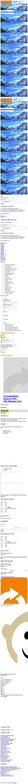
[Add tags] (14, 571)
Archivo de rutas (10, 40)
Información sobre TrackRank (13, 21)
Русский (3, 257)
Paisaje (5, 311)
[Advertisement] (14, 449)
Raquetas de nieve (13, 51)
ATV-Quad (11, 61)
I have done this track (7, 679)
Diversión (5, 315)
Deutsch (2, 246)
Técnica (5, 323)
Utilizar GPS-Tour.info (11, 18)
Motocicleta (12, 60)
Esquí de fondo (12, 54)
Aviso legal (8, 83)
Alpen (6, 404)
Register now (4, 216)
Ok (1, 696)
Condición (5, 319)
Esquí (6, 280)
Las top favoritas (10, 38)
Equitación (11, 67)
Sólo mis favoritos (9, 326)
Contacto (8, 82)
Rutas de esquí (12, 52)
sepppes (9, 507)
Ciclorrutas (11, 43)
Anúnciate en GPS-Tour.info (7, 775)
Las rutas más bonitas (11, 37)
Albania (2, 404)
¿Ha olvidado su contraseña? (7, 206)
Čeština (2, 245)
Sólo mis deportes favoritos (11, 329)
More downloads (5, 674)
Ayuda (5, 17)
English (2, 248)
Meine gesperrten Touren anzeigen (13, 330)
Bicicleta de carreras (13, 45)
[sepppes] (4, 507)
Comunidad (6, 74)
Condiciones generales (6, 770)
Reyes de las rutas (10, 76)
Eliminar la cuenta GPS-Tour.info (13, 22)
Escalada (11, 50)
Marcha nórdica (12, 58)
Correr (10, 56)
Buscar (7, 36)
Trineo (10, 55)
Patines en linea (12, 59)
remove (5, 572)
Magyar (2, 251)
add (2, 572)
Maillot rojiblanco (10, 78)
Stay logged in (6, 201)
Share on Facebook (5, 557)
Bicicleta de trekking (14, 46)
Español (2, 249)
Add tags (3, 568)
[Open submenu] (7, 17)
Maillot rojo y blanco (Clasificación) (9, 769)
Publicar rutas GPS (10, 19)
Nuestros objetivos (10, 81)
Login (2, 26)
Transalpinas (12, 42)
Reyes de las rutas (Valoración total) (9, 766)
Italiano (2, 253)
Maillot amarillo (9, 77)
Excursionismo (12, 49)
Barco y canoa (12, 64)
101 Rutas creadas (5, 515)
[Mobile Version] (3, 413)
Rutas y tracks (6, 34)
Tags (6, 568)
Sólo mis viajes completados (11, 327)
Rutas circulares (8, 324)
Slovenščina (3, 259)
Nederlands (3, 254)
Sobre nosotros (6, 79)
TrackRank (5, 299)
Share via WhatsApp (14, 557)
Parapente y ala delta (14, 65)
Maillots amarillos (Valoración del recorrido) (11, 768)
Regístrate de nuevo (7, 86)
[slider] (15, 310)
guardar (10, 572)
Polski (2, 255)
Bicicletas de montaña (14, 41)
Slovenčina (3, 258)
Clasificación (9, 355)
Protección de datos (5, 774)
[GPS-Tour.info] (14, 5)
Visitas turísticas (12, 63)
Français (2, 250)
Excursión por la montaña (15, 47)
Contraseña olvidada (11, 23)
